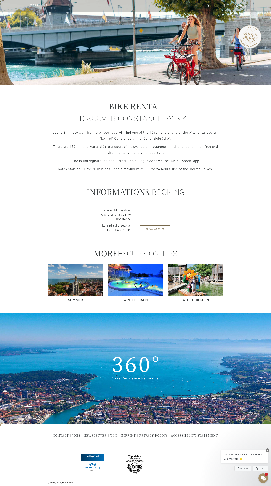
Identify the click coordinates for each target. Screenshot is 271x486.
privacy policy (153, 435)
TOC (114, 435)
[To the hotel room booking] (247, 6)
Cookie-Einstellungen (60, 482)
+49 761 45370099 (118, 230)
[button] (244, 456)
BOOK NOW (235, 6)
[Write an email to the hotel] (216, 6)
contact (61, 435)
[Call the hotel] (224, 6)
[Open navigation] (24, 5)
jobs (76, 435)
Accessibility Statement (194, 435)
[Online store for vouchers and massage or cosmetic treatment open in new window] (208, 6)
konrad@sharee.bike (116, 225)
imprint (128, 435)
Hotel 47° (92, 470)
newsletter (95, 435)
